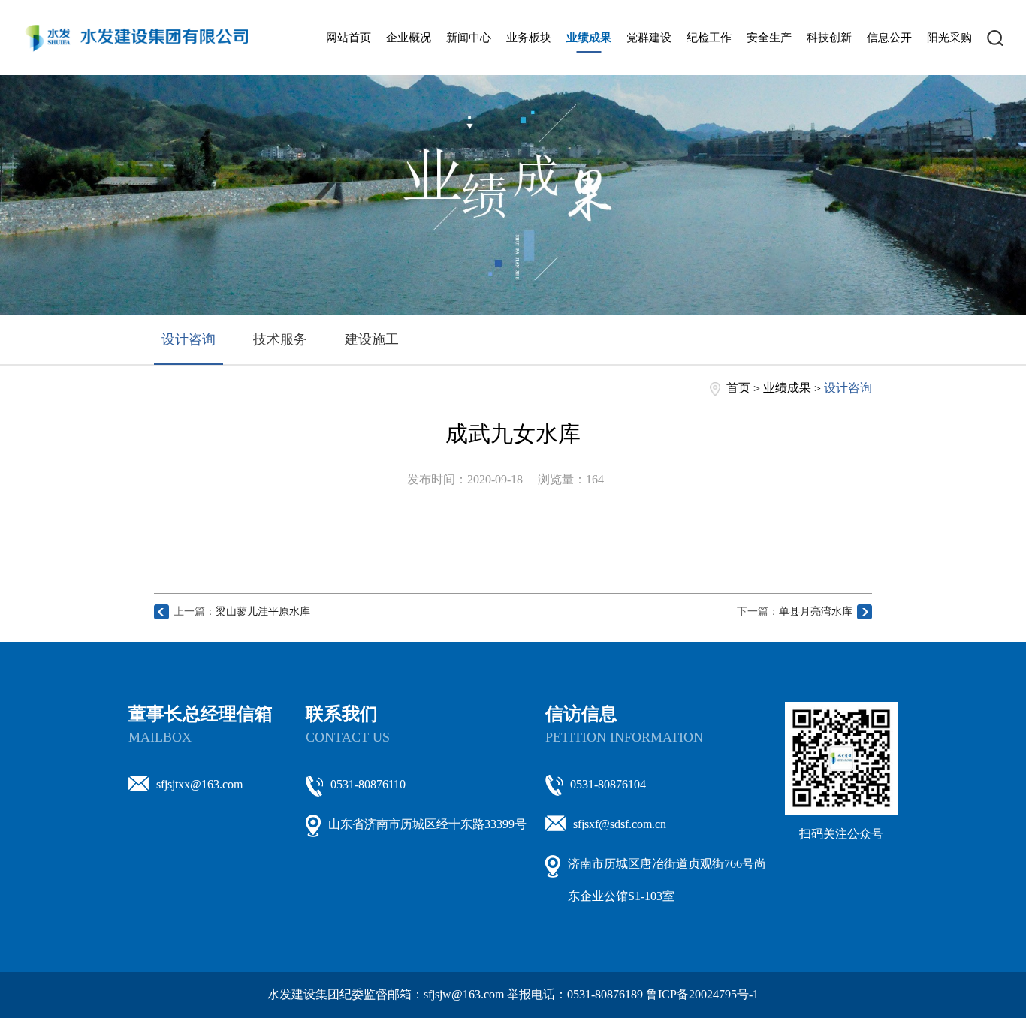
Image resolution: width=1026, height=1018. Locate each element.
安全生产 (769, 38)
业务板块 (528, 38)
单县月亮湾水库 (815, 611)
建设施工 (372, 339)
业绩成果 (588, 38)
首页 (738, 387)
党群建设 (648, 38)
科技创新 (829, 38)
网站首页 (348, 38)
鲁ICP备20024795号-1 (702, 994)
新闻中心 (468, 38)
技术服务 (280, 339)
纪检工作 (709, 38)
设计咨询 (188, 339)
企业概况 (408, 38)
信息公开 (889, 38)
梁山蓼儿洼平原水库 (263, 611)
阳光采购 (949, 38)
